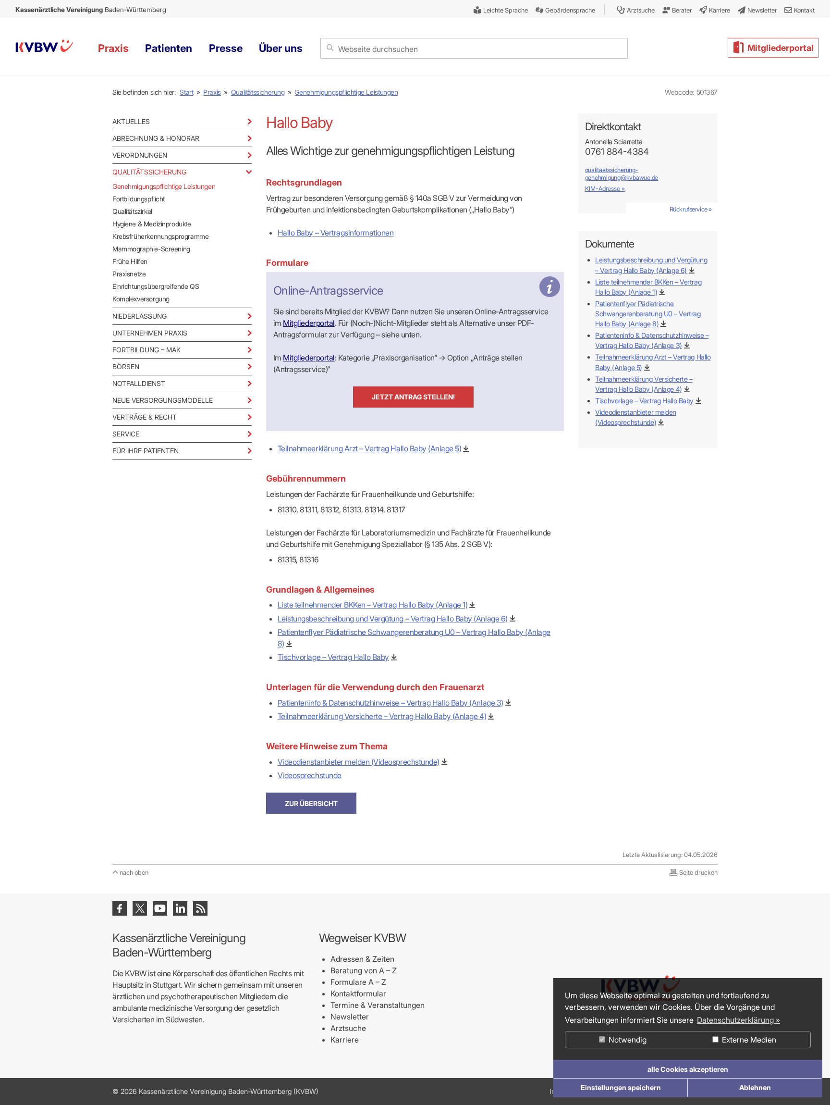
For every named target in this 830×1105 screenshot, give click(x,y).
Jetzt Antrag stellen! (413, 397)
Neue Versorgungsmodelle (162, 400)
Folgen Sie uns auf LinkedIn (180, 908)
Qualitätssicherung (258, 92)
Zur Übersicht (311, 803)
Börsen (125, 366)
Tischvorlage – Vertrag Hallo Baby (333, 657)
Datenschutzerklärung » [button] (738, 1020)
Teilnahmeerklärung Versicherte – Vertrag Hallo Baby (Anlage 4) (382, 716)
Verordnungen (139, 155)
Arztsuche (348, 1028)
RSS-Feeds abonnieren (200, 908)
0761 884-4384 (617, 151)
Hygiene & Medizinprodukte (151, 224)
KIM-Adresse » (605, 188)
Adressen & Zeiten (362, 959)
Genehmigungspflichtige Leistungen (346, 92)
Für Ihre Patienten (145, 451)
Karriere (344, 1039)
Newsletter (349, 1016)
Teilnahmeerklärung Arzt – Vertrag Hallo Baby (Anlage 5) (370, 448)
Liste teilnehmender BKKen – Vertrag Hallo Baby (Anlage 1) (373, 604)
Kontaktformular (358, 993)
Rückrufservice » (691, 209)
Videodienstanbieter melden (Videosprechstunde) (358, 762)
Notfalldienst (138, 383)
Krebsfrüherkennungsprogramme (160, 236)
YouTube (160, 908)
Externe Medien (748, 1039)
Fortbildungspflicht (138, 199)
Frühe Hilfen (129, 261)
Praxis (212, 92)
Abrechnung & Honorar (155, 138)
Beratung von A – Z (363, 970)
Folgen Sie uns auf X (140, 908)
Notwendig (627, 1039)
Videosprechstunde (310, 775)
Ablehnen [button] (755, 1087)
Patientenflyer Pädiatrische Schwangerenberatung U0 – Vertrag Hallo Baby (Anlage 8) (647, 313)
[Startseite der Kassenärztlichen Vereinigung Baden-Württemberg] (44, 47)
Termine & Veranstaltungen (377, 1005)
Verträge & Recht (144, 417)
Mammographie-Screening (151, 249)
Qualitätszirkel (132, 211)
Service (125, 434)
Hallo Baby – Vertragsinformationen (336, 232)
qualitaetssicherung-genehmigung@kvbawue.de (621, 173)
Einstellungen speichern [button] (621, 1087)
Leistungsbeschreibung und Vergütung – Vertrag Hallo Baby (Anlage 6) (393, 618)
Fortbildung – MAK (146, 350)
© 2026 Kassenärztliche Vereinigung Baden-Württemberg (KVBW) (215, 1091)
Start (186, 92)
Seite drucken (698, 872)
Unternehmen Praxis (149, 333)
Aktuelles (131, 121)
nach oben (134, 872)
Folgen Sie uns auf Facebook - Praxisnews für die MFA (119, 908)
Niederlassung (139, 316)
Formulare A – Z (358, 982)
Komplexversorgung (141, 299)
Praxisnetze (129, 274)
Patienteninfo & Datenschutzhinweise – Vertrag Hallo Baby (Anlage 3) (390, 703)
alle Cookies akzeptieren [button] (687, 1069)
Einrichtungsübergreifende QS (155, 286)
